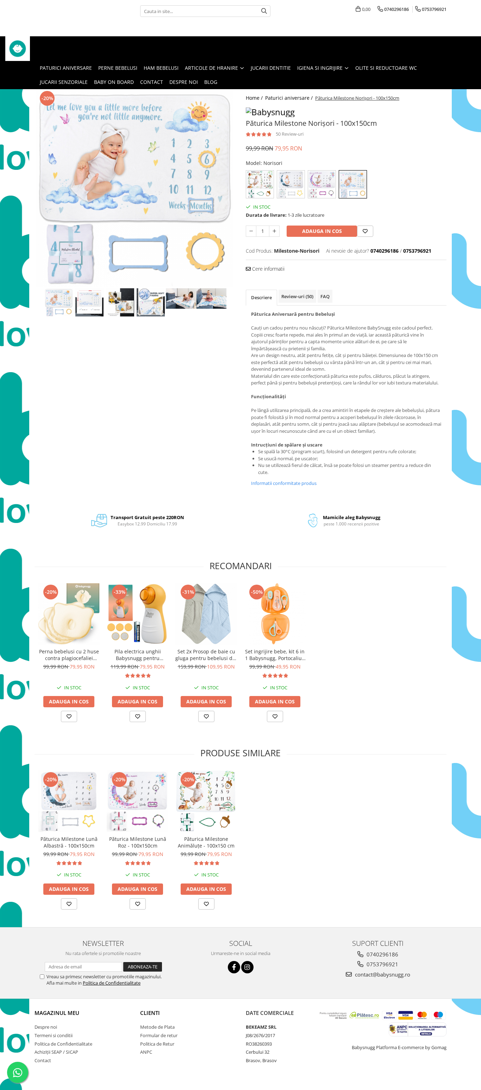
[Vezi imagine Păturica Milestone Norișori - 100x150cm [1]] (89, 302)
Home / (255, 97)
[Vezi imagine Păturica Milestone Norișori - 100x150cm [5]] (211, 298)
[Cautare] (264, 11)
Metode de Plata (157, 1027)
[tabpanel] (135, 188)
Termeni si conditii (54, 1035)
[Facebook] (234, 967)
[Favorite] (365, 231)
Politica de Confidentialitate (111, 983)
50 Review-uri (290, 134)
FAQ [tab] (325, 296)
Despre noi (183, 82)
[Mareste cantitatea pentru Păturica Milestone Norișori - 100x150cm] (274, 231)
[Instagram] (247, 967)
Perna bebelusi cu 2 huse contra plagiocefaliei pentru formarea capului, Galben (69, 654)
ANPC (146, 1052)
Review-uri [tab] (297, 296)
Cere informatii (268, 268)
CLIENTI (150, 1012)
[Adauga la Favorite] (69, 716)
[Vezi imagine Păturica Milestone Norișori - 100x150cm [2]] (120, 302)
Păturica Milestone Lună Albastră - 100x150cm (69, 842)
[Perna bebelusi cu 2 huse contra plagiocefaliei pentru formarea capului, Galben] (69, 614)
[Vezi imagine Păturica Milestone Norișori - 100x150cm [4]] (181, 298)
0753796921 (381, 964)
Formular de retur (158, 1035)
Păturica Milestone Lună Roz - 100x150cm (137, 842)
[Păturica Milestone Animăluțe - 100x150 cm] (206, 801)
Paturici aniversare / (289, 97)
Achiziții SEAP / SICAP (56, 1052)
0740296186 (381, 954)
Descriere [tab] (261, 297)
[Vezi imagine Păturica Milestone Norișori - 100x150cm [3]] (150, 302)
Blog (210, 82)
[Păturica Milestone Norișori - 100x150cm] (135, 188)
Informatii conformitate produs (284, 483)
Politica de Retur (157, 1044)
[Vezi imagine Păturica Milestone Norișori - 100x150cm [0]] (58, 302)
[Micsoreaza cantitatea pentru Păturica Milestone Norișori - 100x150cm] (251, 231)
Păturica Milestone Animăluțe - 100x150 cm (206, 842)
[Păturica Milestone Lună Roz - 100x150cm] (137, 801)
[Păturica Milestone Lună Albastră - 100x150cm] (69, 801)
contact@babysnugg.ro (382, 974)
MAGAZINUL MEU (57, 1012)
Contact (151, 82)
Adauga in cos (322, 231)
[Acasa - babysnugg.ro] (40, 48)
